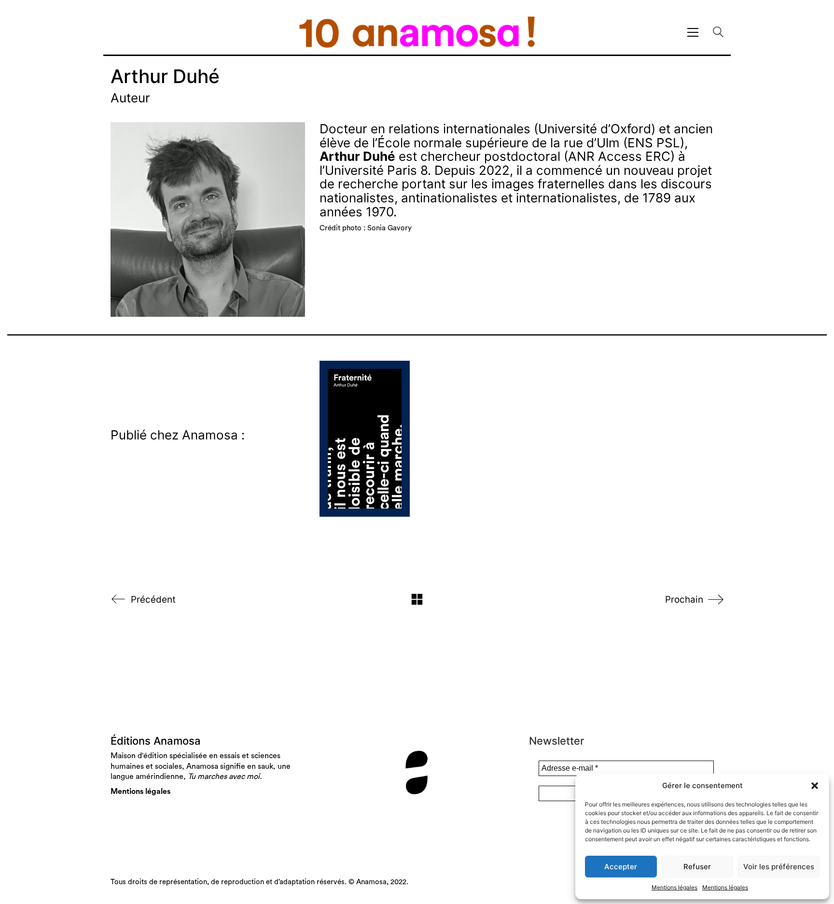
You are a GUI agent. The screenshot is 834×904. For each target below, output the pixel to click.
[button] (815, 786)
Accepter (620, 866)
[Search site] (718, 33)
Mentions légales (674, 887)
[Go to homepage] (417, 32)
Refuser (697, 866)
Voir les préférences (778, 866)
